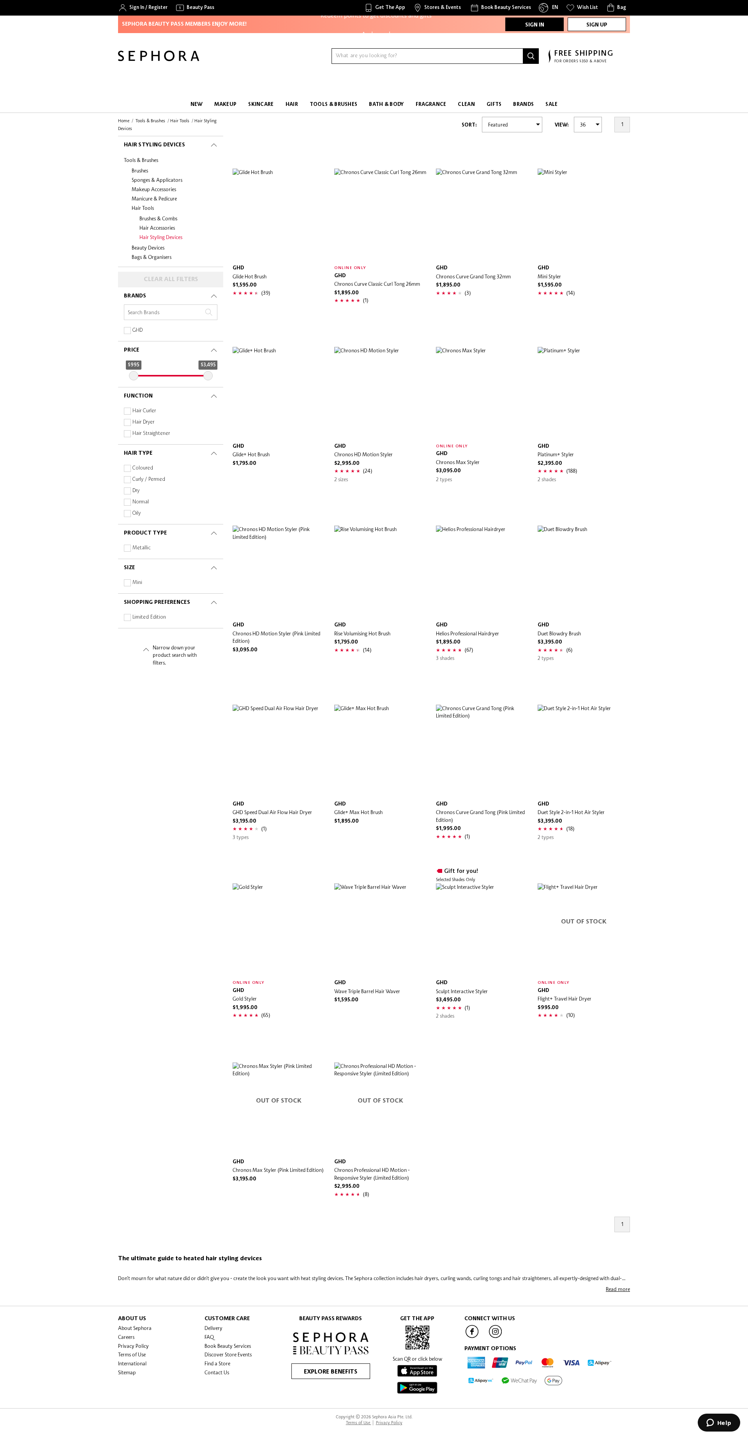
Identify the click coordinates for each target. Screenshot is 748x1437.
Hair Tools (143, 208)
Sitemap (127, 1372)
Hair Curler (144, 410)
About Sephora (135, 1328)
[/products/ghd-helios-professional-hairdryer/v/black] (482, 572)
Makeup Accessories (154, 189)
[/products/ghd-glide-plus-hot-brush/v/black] (279, 393)
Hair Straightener (151, 433)
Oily (136, 513)
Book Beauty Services (228, 1346)
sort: (469, 125)
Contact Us (217, 1372)
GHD (137, 330)
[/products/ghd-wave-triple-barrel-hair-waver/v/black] (380, 929)
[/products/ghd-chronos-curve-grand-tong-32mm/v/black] (482, 215)
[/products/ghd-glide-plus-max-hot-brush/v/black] (380, 751)
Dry (135, 490)
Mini (137, 582)
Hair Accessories (157, 228)
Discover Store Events (228, 1354)
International (132, 1363)
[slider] (133, 375)
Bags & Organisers (151, 257)
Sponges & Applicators (157, 180)
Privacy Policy (133, 1346)
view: (562, 125)
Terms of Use (132, 1354)
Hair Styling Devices (160, 237)
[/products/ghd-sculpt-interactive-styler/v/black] (482, 929)
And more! (376, 30)
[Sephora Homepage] (158, 59)
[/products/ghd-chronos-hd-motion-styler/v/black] (380, 393)
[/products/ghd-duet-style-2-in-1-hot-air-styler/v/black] (584, 751)
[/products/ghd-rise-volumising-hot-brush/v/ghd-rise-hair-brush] (380, 572)
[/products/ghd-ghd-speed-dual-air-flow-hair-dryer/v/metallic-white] (279, 751)
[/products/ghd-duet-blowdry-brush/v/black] (584, 572)
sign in (534, 25)
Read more (618, 1289)
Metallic (141, 548)
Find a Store (217, 1363)
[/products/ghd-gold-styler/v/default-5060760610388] (279, 929)
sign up (596, 25)
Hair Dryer (143, 422)
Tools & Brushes (141, 160)
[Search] (531, 56)
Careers (126, 1337)
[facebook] (472, 1337)
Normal (140, 502)
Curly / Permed (148, 479)
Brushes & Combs (158, 218)
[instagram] (495, 1337)
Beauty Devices (148, 247)
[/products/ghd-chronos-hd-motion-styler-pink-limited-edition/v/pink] (279, 572)
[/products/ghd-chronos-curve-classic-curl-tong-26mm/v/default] (380, 215)
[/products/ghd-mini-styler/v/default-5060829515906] (584, 215)
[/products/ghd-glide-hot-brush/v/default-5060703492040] (279, 215)
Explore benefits (330, 1372)
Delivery (213, 1328)
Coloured (142, 468)
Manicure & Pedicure (154, 198)
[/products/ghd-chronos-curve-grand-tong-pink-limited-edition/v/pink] (482, 751)
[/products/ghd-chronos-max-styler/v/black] (482, 393)
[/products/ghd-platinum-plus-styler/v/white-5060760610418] (584, 393)
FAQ (209, 1337)
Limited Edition (149, 617)
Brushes (140, 170)
